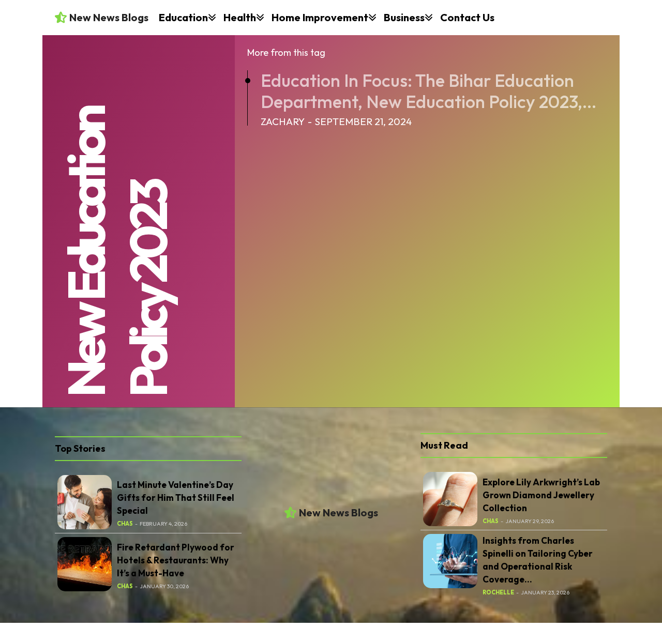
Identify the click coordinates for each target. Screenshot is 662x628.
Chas (125, 523)
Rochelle (498, 592)
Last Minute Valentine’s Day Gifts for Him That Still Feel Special (175, 497)
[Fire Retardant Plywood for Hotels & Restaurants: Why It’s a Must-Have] (84, 564)
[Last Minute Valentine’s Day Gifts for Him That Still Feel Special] (84, 502)
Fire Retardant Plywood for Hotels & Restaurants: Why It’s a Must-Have (175, 560)
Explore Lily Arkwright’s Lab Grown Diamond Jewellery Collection (541, 495)
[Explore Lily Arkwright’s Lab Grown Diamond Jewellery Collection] (450, 499)
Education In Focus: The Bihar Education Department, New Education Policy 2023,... (428, 91)
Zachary (283, 121)
